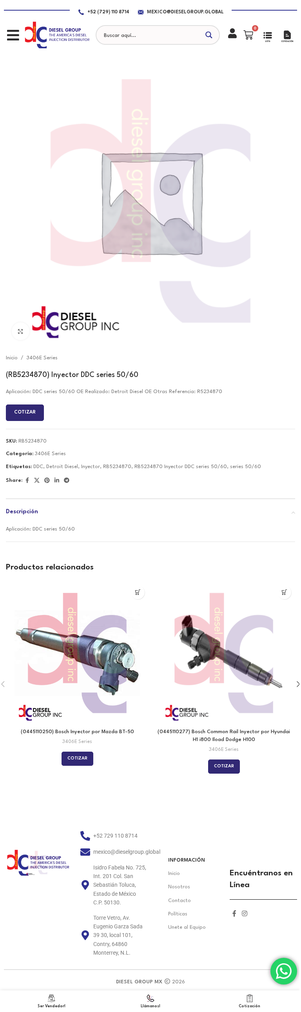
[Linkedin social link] (57, 481)
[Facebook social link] (27, 481)
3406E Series (42, 358)
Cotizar (25, 412)
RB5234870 (117, 466)
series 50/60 (245, 466)
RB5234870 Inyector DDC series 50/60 (180, 466)
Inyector (90, 466)
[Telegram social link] (67, 481)
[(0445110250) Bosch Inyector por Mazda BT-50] (77, 653)
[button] (13, 35)
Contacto (179, 900)
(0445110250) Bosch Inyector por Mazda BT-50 (77, 731)
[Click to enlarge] (20, 331)
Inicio (12, 358)
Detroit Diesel (62, 466)
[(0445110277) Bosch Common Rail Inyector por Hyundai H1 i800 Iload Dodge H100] (223, 653)
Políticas (177, 914)
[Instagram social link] (244, 914)
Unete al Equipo (187, 927)
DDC (38, 466)
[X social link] (37, 481)
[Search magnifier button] (210, 35)
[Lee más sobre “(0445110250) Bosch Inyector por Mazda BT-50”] (138, 592)
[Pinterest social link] (47, 481)
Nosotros (179, 886)
